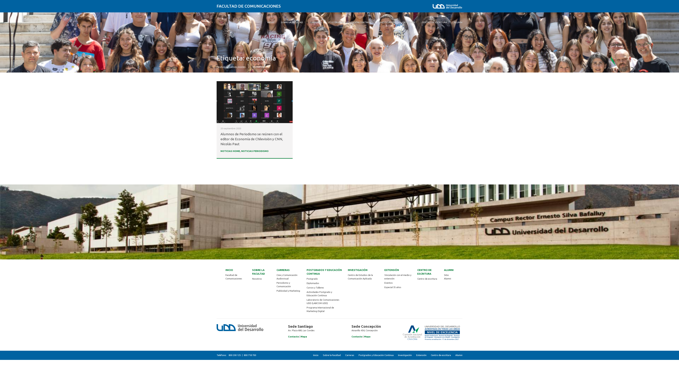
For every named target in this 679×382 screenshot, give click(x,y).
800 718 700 (250, 355)
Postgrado (312, 278)
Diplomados (313, 283)
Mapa (304, 336)
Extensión (391, 270)
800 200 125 (235, 355)
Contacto (293, 336)
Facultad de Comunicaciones (249, 6)
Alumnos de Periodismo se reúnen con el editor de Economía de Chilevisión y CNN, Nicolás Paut (251, 139)
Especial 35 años (392, 287)
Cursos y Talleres (315, 287)
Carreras (283, 270)
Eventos (388, 283)
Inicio (229, 270)
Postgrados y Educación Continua (324, 272)
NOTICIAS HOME (230, 151)
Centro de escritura (424, 272)
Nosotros (257, 278)
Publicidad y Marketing (288, 291)
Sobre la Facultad (258, 272)
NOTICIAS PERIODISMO (255, 151)
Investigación (357, 270)
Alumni (449, 270)
